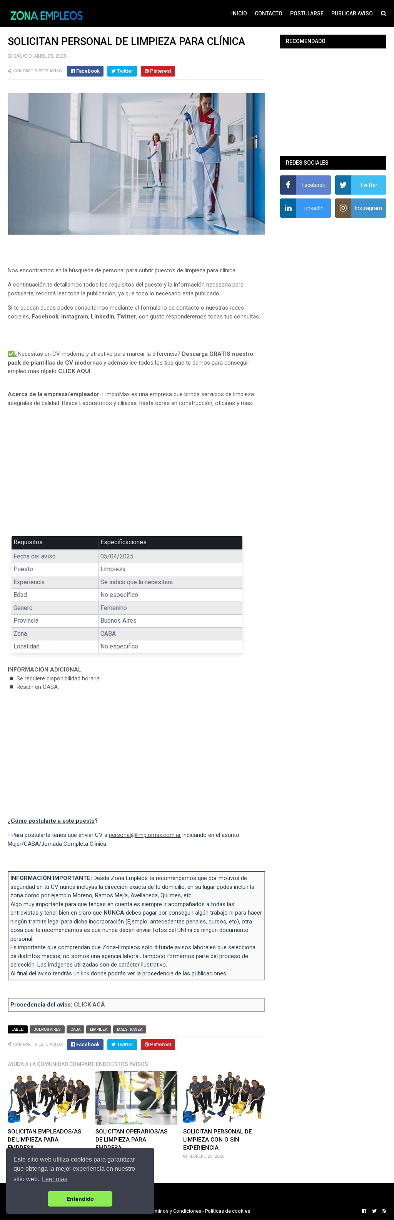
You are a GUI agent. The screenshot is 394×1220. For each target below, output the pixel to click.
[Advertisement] (136, 470)
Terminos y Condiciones (174, 1211)
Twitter (126, 316)
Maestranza (129, 1029)
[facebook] (364, 1211)
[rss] (383, 1211)
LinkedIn (102, 316)
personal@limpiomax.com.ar (145, 835)
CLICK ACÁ (89, 1004)
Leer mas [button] (54, 1179)
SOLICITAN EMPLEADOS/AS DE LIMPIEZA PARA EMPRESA (44, 1139)
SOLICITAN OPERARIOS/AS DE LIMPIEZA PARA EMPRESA (131, 1139)
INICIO (239, 13)
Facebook (45, 316)
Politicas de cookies (227, 1211)
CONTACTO (268, 13)
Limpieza (98, 1029)
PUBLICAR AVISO (352, 13)
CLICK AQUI (74, 371)
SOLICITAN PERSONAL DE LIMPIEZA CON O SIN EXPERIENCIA (217, 1139)
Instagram (74, 316)
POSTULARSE (307, 13)
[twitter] (374, 1211)
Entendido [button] (80, 1199)
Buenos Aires (47, 1029)
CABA (75, 1029)
